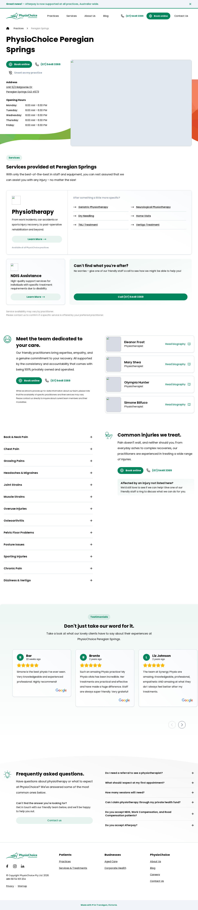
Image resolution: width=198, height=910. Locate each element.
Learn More (35, 239)
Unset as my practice (28, 72)
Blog (105, 16)
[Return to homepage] (21, 16)
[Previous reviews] (172, 724)
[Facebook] (7, 866)
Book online (161, 16)
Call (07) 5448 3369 (131, 297)
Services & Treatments (73, 868)
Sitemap (22, 886)
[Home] (7, 28)
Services (72, 16)
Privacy (10, 886)
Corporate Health (115, 868)
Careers (155, 874)
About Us (89, 16)
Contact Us (181, 16)
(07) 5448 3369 (134, 16)
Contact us (54, 820)
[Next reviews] (182, 724)
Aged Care (111, 861)
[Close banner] (190, 4)
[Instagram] (15, 866)
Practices (53, 16)
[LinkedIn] (22, 866)
